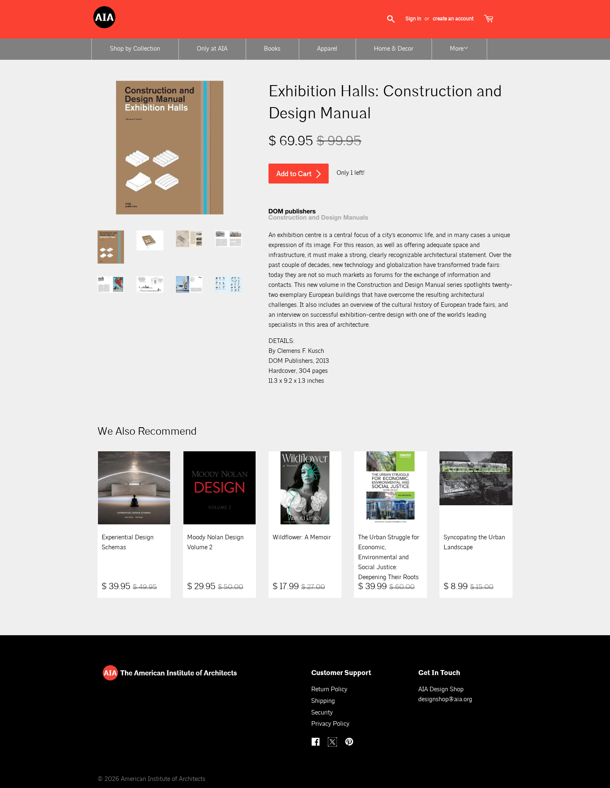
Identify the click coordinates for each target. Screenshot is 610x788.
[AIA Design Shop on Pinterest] (350, 743)
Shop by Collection (135, 49)
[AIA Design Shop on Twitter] (333, 745)
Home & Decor (393, 49)
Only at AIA (212, 49)
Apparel (327, 49)
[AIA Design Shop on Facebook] (316, 743)
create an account (453, 18)
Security (322, 713)
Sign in (413, 18)
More (457, 49)
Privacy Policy (330, 724)
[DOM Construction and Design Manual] (318, 219)
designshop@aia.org (445, 699)
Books (272, 49)
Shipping (323, 701)
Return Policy (329, 689)
